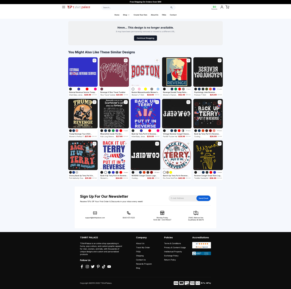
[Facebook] (82, 267)
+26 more (156, 172)
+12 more (219, 89)
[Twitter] (93, 267)
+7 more (125, 130)
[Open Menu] (63, 7)
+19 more (188, 130)
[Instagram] (87, 267)
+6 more (125, 172)
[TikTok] (103, 267)
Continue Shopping (145, 38)
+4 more (188, 89)
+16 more (219, 130)
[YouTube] (109, 267)
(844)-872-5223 (129, 218)
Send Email (203, 198)
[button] (94, 60)
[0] (227, 7)
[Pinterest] (98, 267)
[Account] (222, 7)
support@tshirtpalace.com (95, 218)
